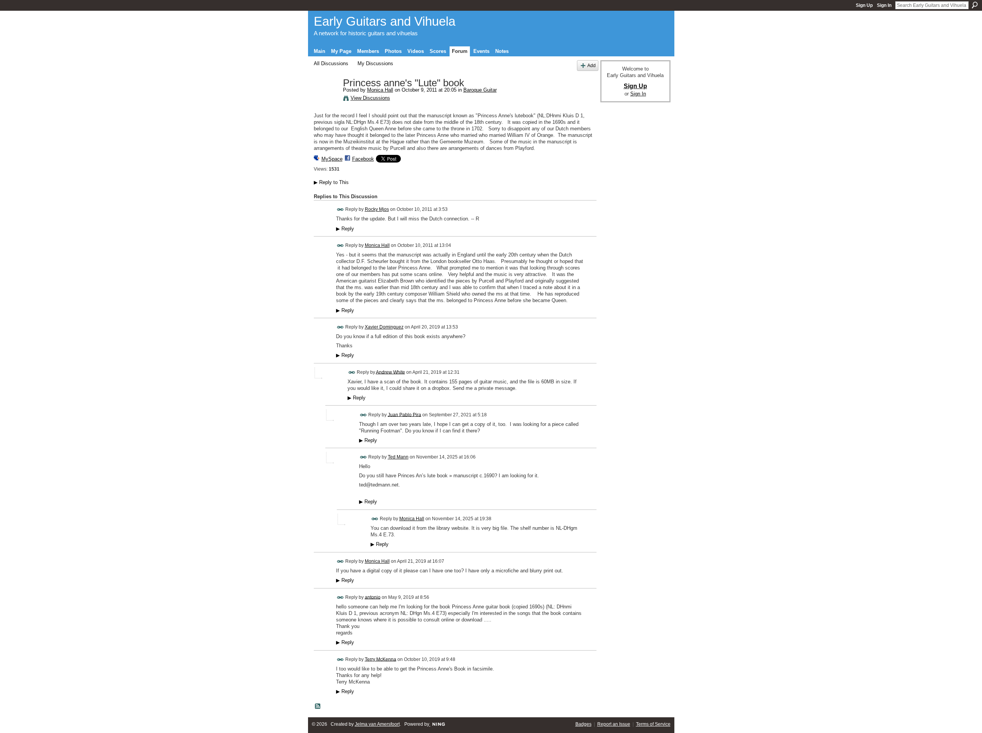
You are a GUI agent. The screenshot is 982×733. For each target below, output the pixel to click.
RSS (318, 706)
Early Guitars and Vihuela (384, 21)
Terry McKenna (380, 659)
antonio (373, 597)
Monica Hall (380, 90)
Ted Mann (398, 457)
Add (591, 65)
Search (975, 5)
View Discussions (370, 98)
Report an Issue (613, 724)
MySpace (332, 159)
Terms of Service (653, 724)
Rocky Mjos (377, 209)
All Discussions (331, 63)
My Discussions (375, 63)
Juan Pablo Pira (404, 414)
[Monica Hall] (326, 99)
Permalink (340, 209)
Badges (583, 724)
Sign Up (864, 5)
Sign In (884, 5)
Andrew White (390, 372)
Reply (345, 229)
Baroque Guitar (480, 90)
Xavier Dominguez (384, 327)
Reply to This (331, 182)
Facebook (363, 159)
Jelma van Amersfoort (377, 724)
